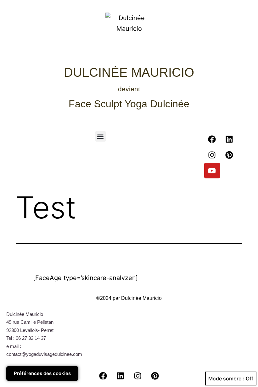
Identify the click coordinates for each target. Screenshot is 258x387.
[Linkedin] (229, 139)
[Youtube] (212, 170)
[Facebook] (212, 139)
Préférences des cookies (42, 373)
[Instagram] (212, 155)
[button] (100, 136)
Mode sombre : (226, 378)
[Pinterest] (229, 155)
